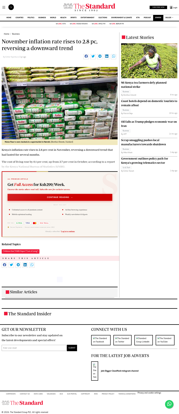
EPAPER (158, 18)
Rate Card (38, 394)
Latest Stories (140, 37)
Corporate (11, 394)
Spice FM (99, 24)
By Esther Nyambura (11, 57)
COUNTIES (19, 18)
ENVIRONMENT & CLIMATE (121, 18)
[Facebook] (102, 340)
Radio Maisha (80, 24)
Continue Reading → (60, 197)
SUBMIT (72, 348)
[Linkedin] (145, 340)
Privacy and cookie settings (149, 393)
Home (6, 34)
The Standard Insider (29, 313)
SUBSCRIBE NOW (158, 7)
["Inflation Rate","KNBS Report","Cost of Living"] (20, 251)
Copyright (85, 394)
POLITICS (31, 18)
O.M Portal (72, 394)
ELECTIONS (103, 18)
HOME (8, 18)
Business (16, 34)
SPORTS (73, 18)
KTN (138, 18)
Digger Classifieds (113, 371)
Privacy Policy (108, 394)
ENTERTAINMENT (87, 18)
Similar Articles (23, 291)
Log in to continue (68, 231)
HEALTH (63, 18)
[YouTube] (166, 340)
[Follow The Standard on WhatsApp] (169, 404)
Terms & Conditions (127, 394)
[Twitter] (123, 340)
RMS (96, 394)
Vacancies (51, 394)
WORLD (53, 18)
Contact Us (25, 394)
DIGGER (168, 18)
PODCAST (147, 18)
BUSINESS (42, 18)
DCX (61, 394)
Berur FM (118, 24)
